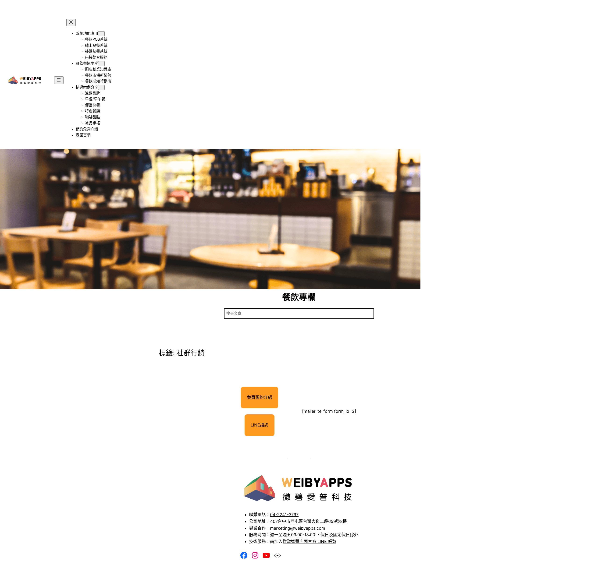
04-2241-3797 (284, 514)
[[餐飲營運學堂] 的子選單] (101, 63)
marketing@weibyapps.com (297, 528)
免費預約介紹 (259, 397)
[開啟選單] (59, 80)
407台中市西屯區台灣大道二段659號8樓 (308, 521)
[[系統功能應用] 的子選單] (101, 33)
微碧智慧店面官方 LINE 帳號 (309, 541)
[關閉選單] (71, 22)
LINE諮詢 (259, 425)
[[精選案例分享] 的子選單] (101, 87)
